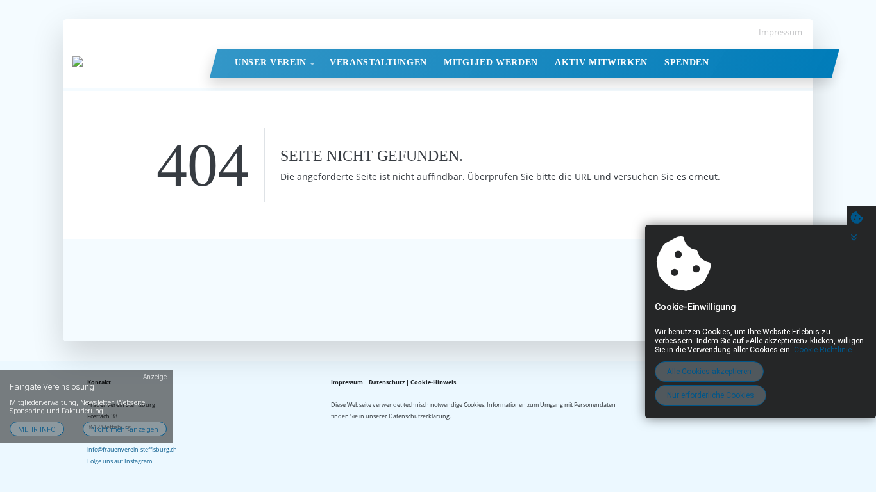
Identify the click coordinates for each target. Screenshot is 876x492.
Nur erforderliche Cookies (710, 395)
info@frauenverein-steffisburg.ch (132, 449)
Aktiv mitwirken (601, 62)
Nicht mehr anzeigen (124, 429)
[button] (312, 64)
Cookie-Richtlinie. (824, 349)
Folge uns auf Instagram (119, 461)
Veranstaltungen (378, 62)
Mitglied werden (491, 62)
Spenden (686, 62)
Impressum (780, 32)
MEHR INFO (37, 429)
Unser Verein (271, 62)
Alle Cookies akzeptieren (709, 371)
